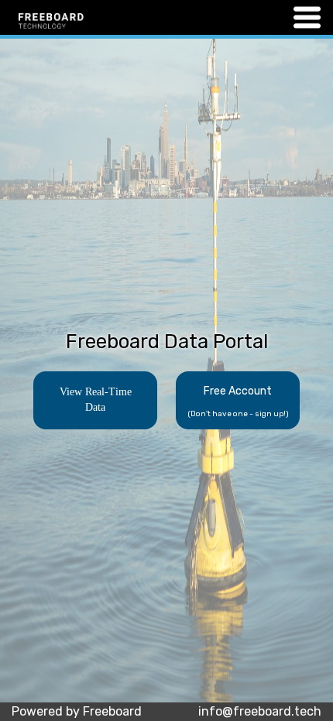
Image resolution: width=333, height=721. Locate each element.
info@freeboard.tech (259, 711)
